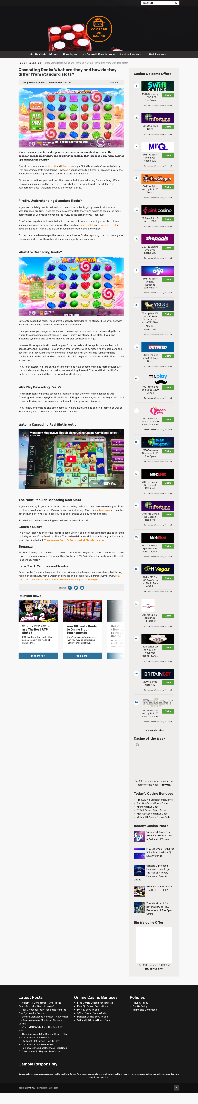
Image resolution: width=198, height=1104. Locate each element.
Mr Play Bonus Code (148, 806)
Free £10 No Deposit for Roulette (155, 799)
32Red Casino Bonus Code (151, 810)
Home (22, 63)
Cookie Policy (140, 1006)
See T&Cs (154, 656)
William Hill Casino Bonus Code (153, 817)
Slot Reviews (157, 54)
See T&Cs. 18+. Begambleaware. (151, 326)
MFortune (66, 166)
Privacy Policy (140, 1002)
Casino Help (35, 63)
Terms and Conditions (145, 1009)
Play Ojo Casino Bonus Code (152, 803)
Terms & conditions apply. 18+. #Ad (158, 105)
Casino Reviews (130, 54)
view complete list (154, 730)
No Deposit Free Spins (98, 54)
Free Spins (70, 54)
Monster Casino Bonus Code (152, 813)
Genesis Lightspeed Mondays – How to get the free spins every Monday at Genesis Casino (43, 1020)
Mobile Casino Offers (44, 54)
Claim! (168, 95)
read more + (38, 655)
